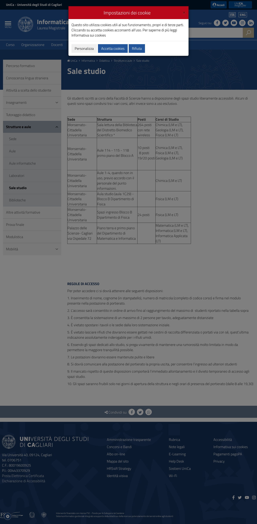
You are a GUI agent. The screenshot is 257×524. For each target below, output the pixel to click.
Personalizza (84, 48)
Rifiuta (137, 48)
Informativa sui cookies (88, 35)
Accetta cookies (112, 48)
